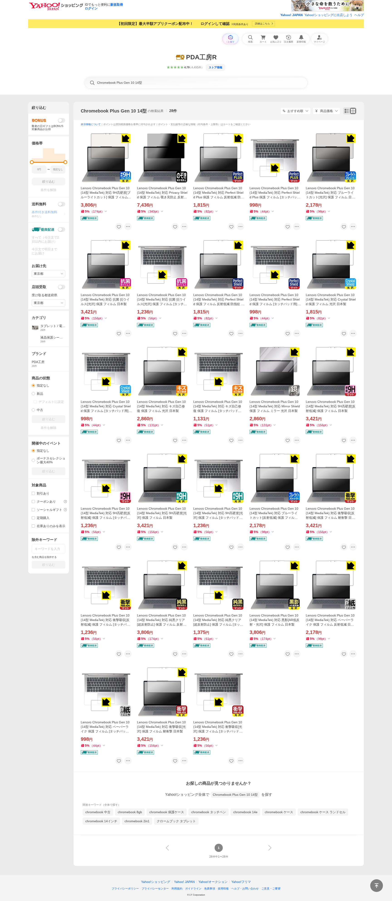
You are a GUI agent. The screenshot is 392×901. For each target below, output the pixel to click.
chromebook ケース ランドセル (322, 812)
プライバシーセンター (155, 888)
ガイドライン (193, 888)
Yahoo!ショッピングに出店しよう (328, 15)
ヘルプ (359, 15)
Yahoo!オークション (213, 882)
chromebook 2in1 (137, 821)
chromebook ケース (279, 812)
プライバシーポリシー (125, 888)
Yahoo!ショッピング (155, 882)
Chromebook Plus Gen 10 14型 (114, 110)
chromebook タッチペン (208, 812)
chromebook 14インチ (101, 821)
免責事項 (209, 888)
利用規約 (177, 888)
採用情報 (223, 888)
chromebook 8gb (130, 812)
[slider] (32, 162)
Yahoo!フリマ (241, 882)
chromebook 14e (245, 812)
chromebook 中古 (97, 812)
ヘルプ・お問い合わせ (245, 888)
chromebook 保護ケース (166, 812)
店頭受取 (39, 287)
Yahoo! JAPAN (291, 15)
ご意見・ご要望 (270, 888)
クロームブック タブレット (176, 821)
